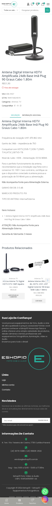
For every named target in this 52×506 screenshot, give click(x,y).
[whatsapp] (20, 106)
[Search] (47, 10)
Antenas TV (16, 101)
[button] (28, 4)
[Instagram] (45, 499)
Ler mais (38, 301)
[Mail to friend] (17, 106)
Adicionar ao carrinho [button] (13, 296)
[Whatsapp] (45, 491)
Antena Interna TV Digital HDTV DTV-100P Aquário (13, 282)
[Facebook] (14, 106)
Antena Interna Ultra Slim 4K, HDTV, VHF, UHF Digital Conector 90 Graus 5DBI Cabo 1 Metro (39, 285)
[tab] (15, 115)
